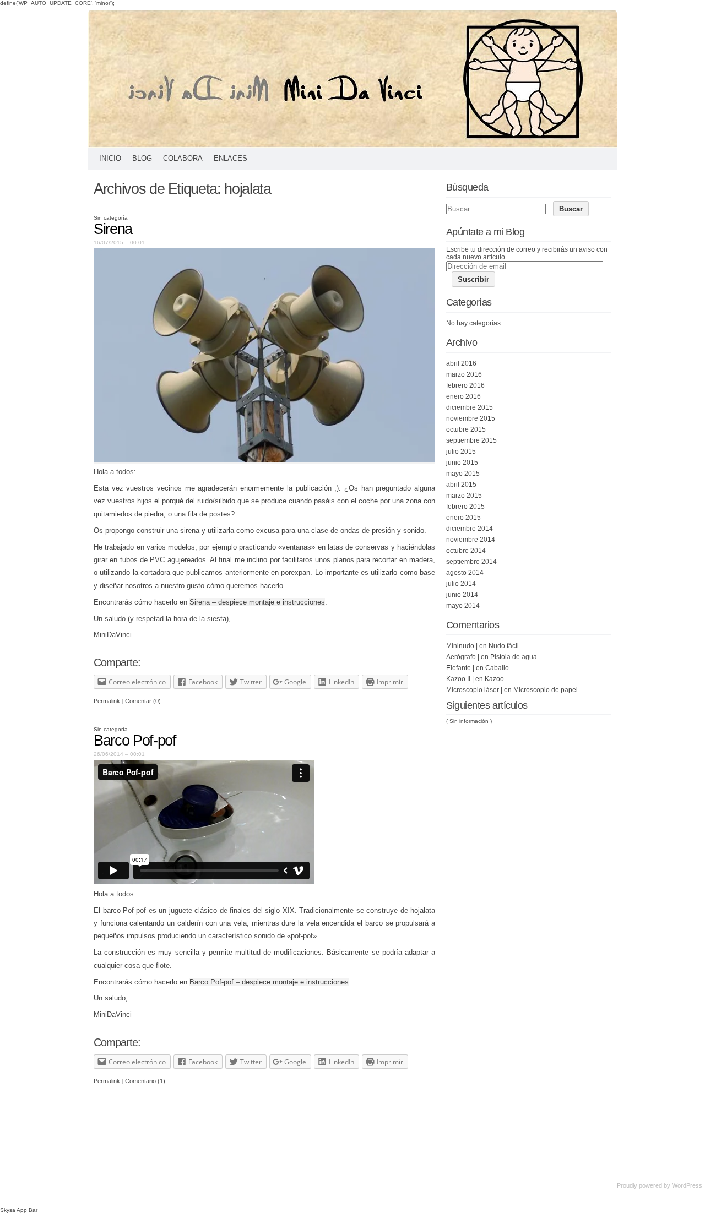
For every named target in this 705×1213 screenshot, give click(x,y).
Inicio (110, 158)
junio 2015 (462, 462)
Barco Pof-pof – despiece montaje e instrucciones (269, 982)
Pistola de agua (513, 657)
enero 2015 (463, 517)
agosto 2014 (465, 572)
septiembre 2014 (471, 561)
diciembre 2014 (469, 528)
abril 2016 (461, 363)
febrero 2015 (465, 506)
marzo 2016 (464, 374)
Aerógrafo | (462, 657)
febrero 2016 (465, 385)
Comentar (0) (143, 701)
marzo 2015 (464, 495)
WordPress (687, 1185)
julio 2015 (461, 451)
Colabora (183, 158)
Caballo (497, 668)
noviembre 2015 (470, 418)
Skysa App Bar (18, 1210)
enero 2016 (463, 396)
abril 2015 (461, 484)
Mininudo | (462, 646)
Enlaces (230, 158)
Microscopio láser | (474, 690)
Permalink (107, 701)
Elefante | (460, 668)
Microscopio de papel (545, 690)
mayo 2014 (463, 606)
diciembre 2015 (469, 407)
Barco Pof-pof (135, 740)
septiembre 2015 (471, 440)
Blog (142, 158)
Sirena (113, 229)
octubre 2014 (466, 550)
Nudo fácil (504, 646)
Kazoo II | (460, 679)
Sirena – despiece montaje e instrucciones (257, 602)
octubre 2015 (466, 429)
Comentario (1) (145, 1081)
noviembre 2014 (470, 539)
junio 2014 (462, 595)
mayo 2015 (463, 473)
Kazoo (494, 679)
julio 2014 (461, 584)
